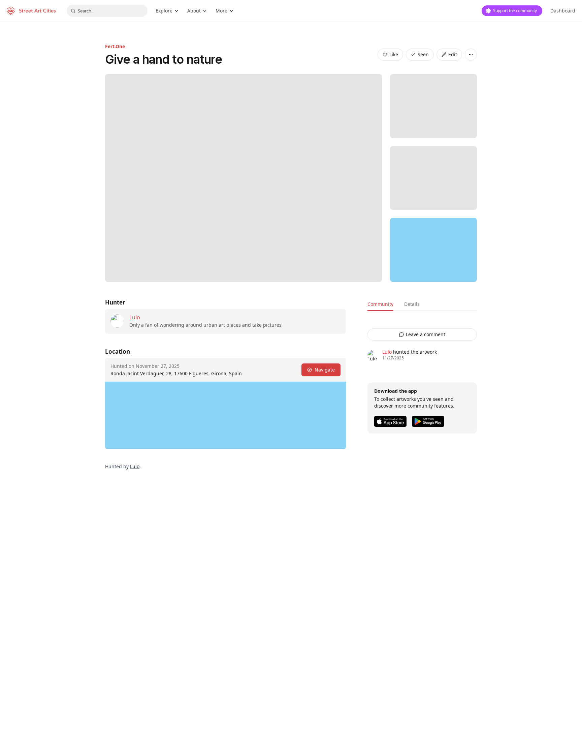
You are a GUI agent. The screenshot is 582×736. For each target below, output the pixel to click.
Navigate (325, 369)
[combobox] (107, 11)
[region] (433, 250)
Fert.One (115, 46)
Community (380, 304)
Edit (452, 54)
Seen (423, 54)
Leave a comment (425, 334)
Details (412, 304)
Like (393, 54)
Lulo (134, 317)
